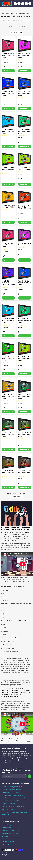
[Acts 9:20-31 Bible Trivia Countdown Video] (24, 311)
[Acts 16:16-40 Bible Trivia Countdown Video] (24, 121)
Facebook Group (7, 809)
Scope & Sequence (8, 804)
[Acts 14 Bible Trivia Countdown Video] (8, 197)
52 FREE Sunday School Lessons (12, 795)
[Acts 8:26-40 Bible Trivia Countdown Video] (24, 349)
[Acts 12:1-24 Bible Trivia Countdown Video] (8, 235)
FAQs (3, 839)
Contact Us (5, 844)
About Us (5, 836)
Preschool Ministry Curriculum (12, 789)
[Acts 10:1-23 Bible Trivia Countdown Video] (24, 273)
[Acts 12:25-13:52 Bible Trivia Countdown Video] (24, 197)
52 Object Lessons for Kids (11, 801)
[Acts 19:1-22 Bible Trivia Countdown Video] (8, 45)
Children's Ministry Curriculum (12, 787)
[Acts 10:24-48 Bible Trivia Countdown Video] (8, 273)
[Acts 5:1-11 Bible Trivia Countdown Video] (8, 462)
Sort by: (9, 27)
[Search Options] (30, 20)
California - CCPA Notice (10, 830)
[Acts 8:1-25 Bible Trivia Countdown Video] (8, 386)
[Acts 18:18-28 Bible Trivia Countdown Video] (24, 45)
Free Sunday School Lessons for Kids (14, 798)
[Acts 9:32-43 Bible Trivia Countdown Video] (8, 311)
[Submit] (29, 776)
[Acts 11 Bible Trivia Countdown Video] (24, 235)
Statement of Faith (8, 842)
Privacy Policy (6, 825)
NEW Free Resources (9, 815)
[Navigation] (29, 3)
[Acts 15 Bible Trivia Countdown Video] (24, 159)
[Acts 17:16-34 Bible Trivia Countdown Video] (24, 83)
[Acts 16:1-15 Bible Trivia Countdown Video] (8, 159)
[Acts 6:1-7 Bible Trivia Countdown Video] (8, 424)
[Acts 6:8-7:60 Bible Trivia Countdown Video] (24, 386)
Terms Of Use (6, 828)
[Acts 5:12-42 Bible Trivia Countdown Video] (24, 424)
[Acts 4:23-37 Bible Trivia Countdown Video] (24, 462)
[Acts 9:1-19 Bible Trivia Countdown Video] (8, 349)
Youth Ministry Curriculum (10, 792)
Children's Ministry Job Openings (13, 806)
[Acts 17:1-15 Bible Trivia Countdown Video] (8, 121)
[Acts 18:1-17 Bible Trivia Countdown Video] (8, 83)
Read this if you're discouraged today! (15, 812)
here (20, 704)
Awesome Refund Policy (10, 833)
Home (3, 14)
